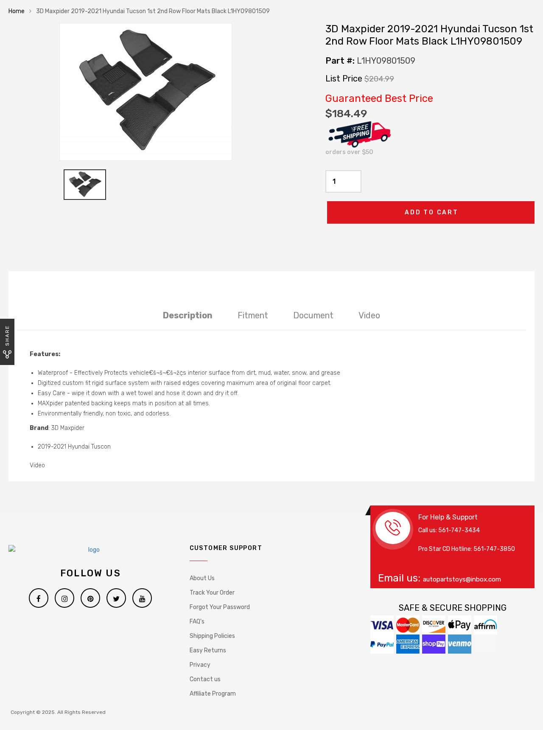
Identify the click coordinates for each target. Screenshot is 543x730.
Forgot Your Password (220, 607)
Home (16, 11)
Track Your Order (212, 592)
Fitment (253, 315)
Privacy (200, 664)
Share (7, 335)
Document (313, 315)
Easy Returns (208, 650)
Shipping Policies (212, 636)
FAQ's (197, 621)
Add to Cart (432, 212)
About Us (202, 578)
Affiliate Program (213, 693)
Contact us (205, 679)
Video (369, 315)
